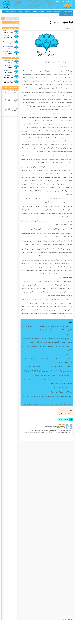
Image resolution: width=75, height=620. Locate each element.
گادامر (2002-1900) (7, 51)
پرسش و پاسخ (41, 11)
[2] (26, 87)
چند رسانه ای (27, 11)
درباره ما (68, 1)
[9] (62, 317)
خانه (72, 1)
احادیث (21, 11)
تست (61, 14)
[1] (46, 84)
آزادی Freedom (8, 76)
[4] (37, 151)
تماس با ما (63, 1)
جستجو (57, 1)
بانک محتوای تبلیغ (57, 11)
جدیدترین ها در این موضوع (12, 28)
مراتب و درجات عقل (8, 60)
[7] (40, 256)
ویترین (71, 14)
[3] (60, 102)
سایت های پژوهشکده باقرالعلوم (11, 87)
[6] (65, 194)
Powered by (67, 619)
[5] (33, 180)
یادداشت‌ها (66, 14)
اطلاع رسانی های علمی (68, 11)
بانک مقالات (49, 11)
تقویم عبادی (35, 11)
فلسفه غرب (16, 25)
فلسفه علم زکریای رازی (7, 41)
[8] (61, 277)
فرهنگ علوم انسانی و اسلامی (11, 11)
